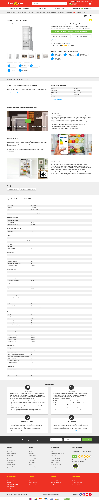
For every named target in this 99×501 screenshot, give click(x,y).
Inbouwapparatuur (22, 15)
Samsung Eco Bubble (55, 458)
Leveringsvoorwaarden (12, 467)
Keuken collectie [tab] (11, 12)
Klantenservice (11, 476)
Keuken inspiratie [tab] (22, 12)
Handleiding (13, 65)
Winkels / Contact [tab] (81, 12)
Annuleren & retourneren (12, 484)
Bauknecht (9, 23)
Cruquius (31, 476)
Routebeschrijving (33, 484)
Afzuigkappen (32, 462)
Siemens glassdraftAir (55, 460)
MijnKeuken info (88, 1)
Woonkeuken (10, 462)
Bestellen (9, 479)
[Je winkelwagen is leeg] (90, 4)
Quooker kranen (32, 455)
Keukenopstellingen (11, 453)
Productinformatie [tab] (11, 79)
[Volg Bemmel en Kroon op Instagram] (83, 494)
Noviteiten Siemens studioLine (57, 453)
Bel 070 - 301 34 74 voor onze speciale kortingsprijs (72, 31)
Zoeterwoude (76, 476)
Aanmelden (87, 439)
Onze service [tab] (27, 79)
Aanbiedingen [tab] (69, 12)
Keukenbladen (10, 455)
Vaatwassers (32, 457)
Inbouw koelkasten (32, 15)
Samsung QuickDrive (55, 462)
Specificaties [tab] (20, 79)
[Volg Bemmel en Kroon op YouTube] (87, 494)
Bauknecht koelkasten (18, 23)
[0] (90, 4)
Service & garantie (11, 486)
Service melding (80, 1)
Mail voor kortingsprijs (61, 36)
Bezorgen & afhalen (11, 480)
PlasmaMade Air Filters (56, 464)
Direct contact (83, 36)
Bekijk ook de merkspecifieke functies (16, 92)
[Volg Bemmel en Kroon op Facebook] (80, 494)
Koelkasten (31, 460)
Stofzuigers (31, 453)
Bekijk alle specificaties (57, 99)
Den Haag (53, 476)
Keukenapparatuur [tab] (40, 12)
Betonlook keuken (11, 464)
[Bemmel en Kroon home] (15, 3)
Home (14, 15)
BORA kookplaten (33, 466)
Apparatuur (32, 447)
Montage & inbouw (11, 488)
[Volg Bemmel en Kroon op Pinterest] (90, 494)
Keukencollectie (10, 449)
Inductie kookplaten (33, 458)
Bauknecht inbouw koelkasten (28, 189)
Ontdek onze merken (55, 449)
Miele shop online (33, 467)
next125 (9, 457)
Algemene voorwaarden (53, 494)
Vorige (9, 16)
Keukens (9, 447)
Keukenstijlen (10, 451)
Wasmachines (32, 449)
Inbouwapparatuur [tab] (51, 12)
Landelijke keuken (11, 460)
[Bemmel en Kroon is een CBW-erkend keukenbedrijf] (66, 499)
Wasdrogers (31, 451)
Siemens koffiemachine (56, 466)
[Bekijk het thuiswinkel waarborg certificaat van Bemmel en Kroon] (72, 3)
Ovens (30, 464)
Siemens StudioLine (55, 467)
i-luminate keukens (11, 458)
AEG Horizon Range (55, 451)
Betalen (9, 482)
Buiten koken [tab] (61, 12)
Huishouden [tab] (31, 12)
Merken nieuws (55, 447)
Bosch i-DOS (53, 455)
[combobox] (49, 3)
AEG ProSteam (54, 457)
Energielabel (25, 70)
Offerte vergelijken (11, 466)
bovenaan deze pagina (73, 430)
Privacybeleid (44, 494)
